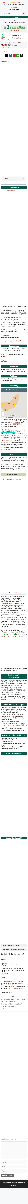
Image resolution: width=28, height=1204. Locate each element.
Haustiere (14, 7)
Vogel (15, 1001)
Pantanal (8, 439)
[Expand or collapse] (24, 179)
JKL (18, 27)
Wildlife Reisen (11, 985)
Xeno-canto (10, 992)
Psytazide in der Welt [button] (11, 945)
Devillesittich (18, 341)
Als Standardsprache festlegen (14, 4)
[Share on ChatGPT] (21, 55)
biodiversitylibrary (17, 988)
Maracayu (14, 435)
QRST (11, 30)
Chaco (4, 619)
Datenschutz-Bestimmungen (18, 1182)
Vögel (18, 999)
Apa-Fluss (7, 449)
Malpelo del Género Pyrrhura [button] (13, 950)
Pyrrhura (23, 1004)
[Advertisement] (14, 653)
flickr (2, 985)
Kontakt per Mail (7, 1182)
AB (5, 27)
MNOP (23, 27)
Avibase (4, 963)
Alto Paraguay (14, 424)
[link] (14, 117)
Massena (9, 747)
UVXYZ (16, 30)
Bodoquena (4, 435)
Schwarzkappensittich (10, 1006)
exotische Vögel (8, 1004)
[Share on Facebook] (10, 55)
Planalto (12, 437)
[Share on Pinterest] (14, 55)
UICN (19, 457)
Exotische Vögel (10, 999)
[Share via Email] (17, 55)
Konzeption (16, 422)
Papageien (17, 1004)
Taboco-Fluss (5, 440)
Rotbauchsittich (8, 1009)
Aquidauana (4, 442)
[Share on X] (6, 55)
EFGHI (14, 27)
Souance (16, 747)
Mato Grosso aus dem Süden (13, 431)
